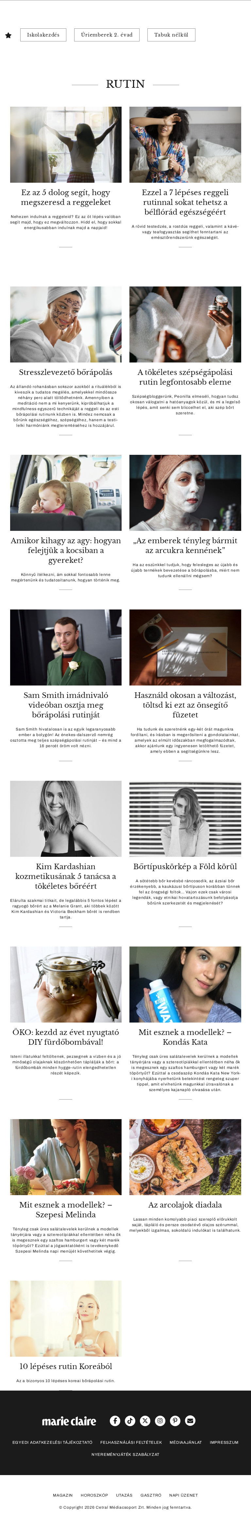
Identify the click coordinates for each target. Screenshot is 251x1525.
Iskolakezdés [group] (43, 35)
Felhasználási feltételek (131, 1442)
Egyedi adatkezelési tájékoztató (52, 1442)
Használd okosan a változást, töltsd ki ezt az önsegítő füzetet (185, 705)
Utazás (124, 1495)
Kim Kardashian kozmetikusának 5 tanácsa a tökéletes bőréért (65, 876)
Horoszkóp (94, 1495)
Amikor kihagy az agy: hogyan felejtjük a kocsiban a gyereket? (66, 550)
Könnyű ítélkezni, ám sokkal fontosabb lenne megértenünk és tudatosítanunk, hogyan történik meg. (65, 577)
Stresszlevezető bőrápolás (65, 372)
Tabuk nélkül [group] (171, 35)
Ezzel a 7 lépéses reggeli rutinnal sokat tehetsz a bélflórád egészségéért (185, 202)
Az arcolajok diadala (185, 1205)
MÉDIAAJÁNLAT (186, 1442)
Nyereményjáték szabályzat (125, 1454)
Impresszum (224, 1442)
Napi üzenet (183, 1495)
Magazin (63, 1495)
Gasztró (151, 1495)
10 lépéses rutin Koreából (66, 1366)
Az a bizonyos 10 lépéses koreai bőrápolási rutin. (65, 1381)
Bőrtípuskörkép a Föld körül (185, 866)
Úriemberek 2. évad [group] (107, 35)
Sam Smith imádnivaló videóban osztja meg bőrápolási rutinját (66, 705)
